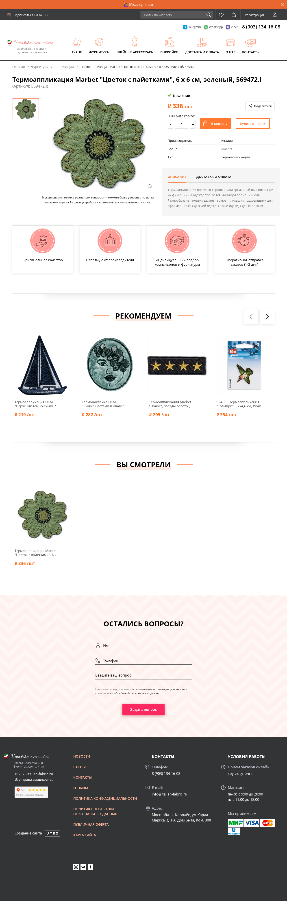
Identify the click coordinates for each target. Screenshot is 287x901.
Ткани (77, 52)
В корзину (219, 123)
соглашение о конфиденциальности (160, 689)
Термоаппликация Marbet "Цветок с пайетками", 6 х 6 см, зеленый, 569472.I (37, 553)
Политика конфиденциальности (105, 798)
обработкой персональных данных (137, 693)
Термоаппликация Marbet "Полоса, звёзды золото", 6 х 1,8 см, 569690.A (171, 404)
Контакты (250, 52)
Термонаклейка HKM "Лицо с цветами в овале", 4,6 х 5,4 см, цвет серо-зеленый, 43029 (103, 404)
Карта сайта (84, 835)
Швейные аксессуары (134, 52)
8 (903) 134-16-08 (261, 27)
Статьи (79, 767)
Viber (234, 27)
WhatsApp (216, 27)
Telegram (195, 27)
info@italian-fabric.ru (169, 794)
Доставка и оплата (202, 52)
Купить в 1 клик (252, 123)
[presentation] (251, 316)
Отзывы (80, 788)
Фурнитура (99, 52)
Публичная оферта (91, 824)
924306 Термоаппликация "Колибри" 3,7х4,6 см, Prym (238, 404)
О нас (230, 52)
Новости (81, 756)
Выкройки (169, 52)
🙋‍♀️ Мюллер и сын (139, 4)
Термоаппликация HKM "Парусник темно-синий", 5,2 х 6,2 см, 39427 (36, 404)
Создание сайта (28, 833)
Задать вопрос (143, 709)
